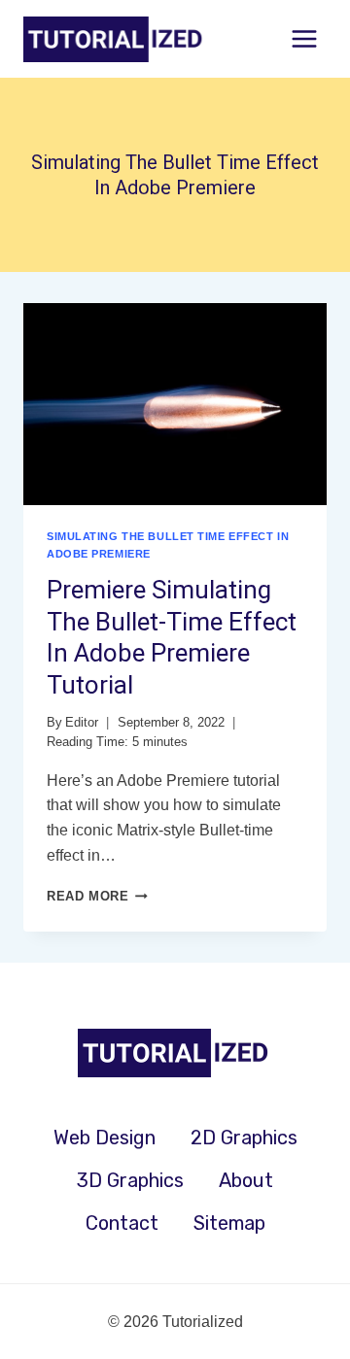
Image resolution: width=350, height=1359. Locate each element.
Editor (81, 722)
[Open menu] (304, 38)
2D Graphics (244, 1137)
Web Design (104, 1137)
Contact (122, 1223)
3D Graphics (130, 1180)
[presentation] (175, 404)
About (246, 1180)
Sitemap (229, 1223)
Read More (97, 896)
